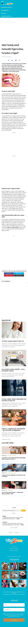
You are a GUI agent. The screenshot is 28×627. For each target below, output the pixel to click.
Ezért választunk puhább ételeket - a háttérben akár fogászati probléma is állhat (12, 493)
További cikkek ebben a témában (6, 439)
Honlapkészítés (6, 592)
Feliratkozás (14, 620)
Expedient (14, 593)
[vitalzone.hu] (10, 4)
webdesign (12, 592)
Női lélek (3, 13)
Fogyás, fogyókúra (5, 4)
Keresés (23, 510)
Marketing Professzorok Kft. (19, 594)
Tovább (17, 518)
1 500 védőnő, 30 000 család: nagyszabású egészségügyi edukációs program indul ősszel (13, 458)
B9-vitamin (4, 522)
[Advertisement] (14, 27)
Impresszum (14, 546)
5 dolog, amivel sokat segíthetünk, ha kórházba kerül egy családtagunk (13, 475)
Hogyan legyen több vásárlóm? (14, 556)
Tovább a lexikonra (14, 527)
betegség (10, 532)
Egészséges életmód (6, 7)
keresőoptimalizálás (20, 592)
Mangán (4, 516)
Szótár (14, 507)
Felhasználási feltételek (14, 548)
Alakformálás (4, 10)
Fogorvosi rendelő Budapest (12, 227)
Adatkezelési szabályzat (14, 550)
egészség (16, 532)
